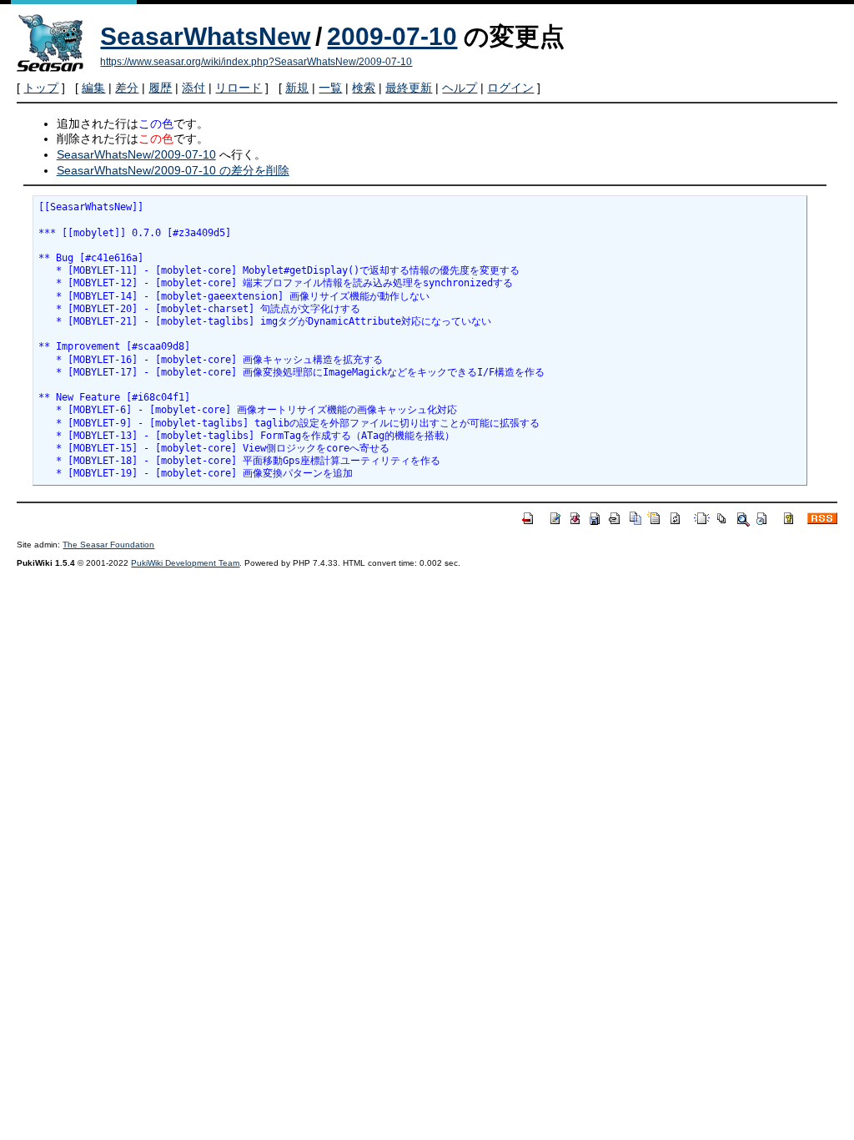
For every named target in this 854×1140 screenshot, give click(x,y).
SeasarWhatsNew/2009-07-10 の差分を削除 (173, 170)
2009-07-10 (392, 36)
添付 (193, 87)
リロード (238, 87)
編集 (93, 87)
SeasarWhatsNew (205, 36)
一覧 (330, 87)
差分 (126, 87)
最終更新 (408, 87)
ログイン (510, 87)
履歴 (160, 87)
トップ (40, 87)
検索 (363, 87)
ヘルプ (459, 87)
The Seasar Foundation (108, 544)
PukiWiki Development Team (185, 562)
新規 (297, 87)
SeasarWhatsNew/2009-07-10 (136, 154)
